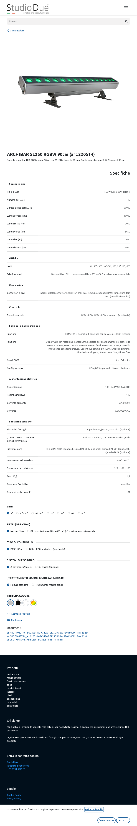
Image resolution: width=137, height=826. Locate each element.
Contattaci (12, 762)
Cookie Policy (14, 795)
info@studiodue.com (18, 765)
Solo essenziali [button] (106, 820)
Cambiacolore (17, 30)
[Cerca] (126, 21)
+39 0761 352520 (16, 769)
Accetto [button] (123, 820)
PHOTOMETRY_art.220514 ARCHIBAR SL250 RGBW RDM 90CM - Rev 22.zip (48, 632)
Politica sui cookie (94, 809)
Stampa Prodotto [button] (20, 613)
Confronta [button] (16, 620)
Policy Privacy (14, 798)
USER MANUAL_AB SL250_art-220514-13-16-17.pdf (36, 639)
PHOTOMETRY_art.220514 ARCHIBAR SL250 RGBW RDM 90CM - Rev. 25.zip (48, 636)
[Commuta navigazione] (126, 8)
